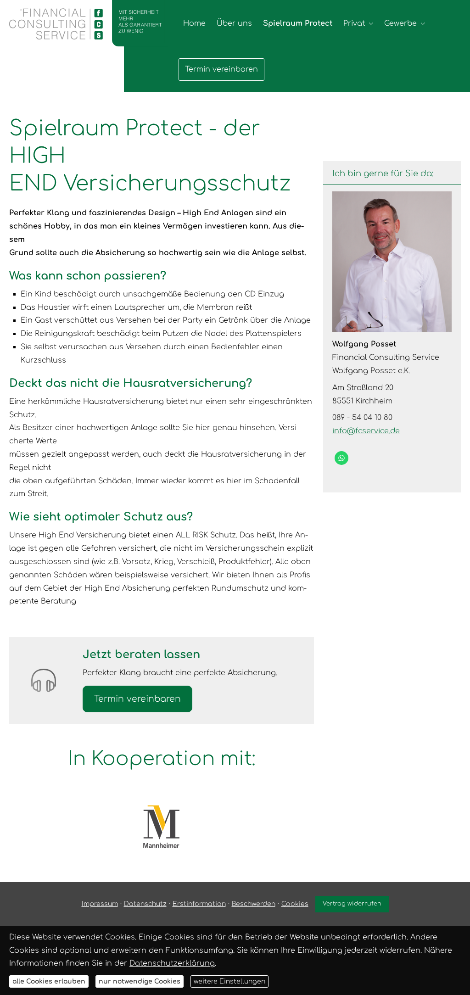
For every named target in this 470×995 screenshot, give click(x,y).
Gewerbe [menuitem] (400, 23)
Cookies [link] (294, 903)
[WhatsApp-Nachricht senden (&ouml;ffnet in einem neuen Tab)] (341, 458)
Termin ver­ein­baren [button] (137, 699)
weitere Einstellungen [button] (229, 981)
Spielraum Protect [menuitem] (297, 23)
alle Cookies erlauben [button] (48, 981)
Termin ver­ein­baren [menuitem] (221, 69)
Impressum (100, 903)
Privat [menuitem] (354, 23)
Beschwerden (253, 903)
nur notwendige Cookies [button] (139, 981)
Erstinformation (199, 903)
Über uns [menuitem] (234, 23)
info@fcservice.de (366, 431)
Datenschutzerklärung (172, 963)
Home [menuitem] (194, 23)
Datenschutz (145, 903)
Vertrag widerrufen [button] (352, 903)
